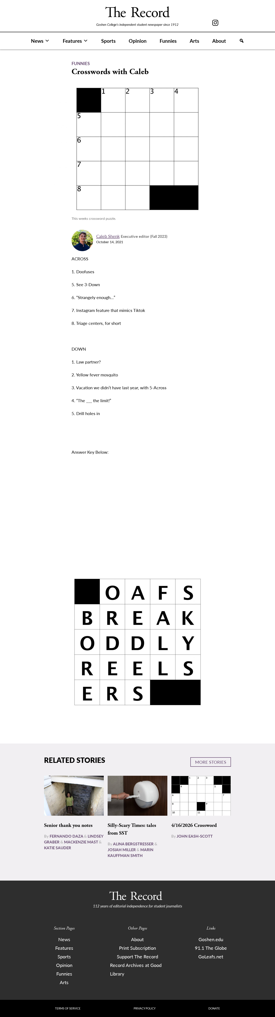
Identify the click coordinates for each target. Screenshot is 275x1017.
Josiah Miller (122, 849)
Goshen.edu (211, 939)
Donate (214, 1008)
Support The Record (137, 956)
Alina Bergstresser (133, 843)
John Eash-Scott (195, 836)
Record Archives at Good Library (136, 969)
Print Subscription (137, 947)
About (219, 40)
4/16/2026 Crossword (194, 825)
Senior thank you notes (68, 825)
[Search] (242, 41)
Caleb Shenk (108, 236)
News (37, 40)
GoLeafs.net (210, 956)
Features (72, 40)
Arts (194, 40)
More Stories (210, 762)
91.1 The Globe (211, 947)
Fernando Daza (66, 836)
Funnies (168, 40)
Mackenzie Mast (81, 841)
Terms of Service (68, 1008)
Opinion (138, 40)
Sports (108, 40)
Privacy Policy (145, 1008)
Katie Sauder (57, 847)
